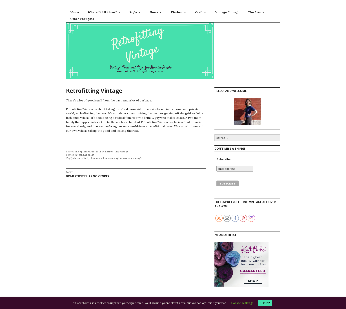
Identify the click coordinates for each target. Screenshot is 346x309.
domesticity (82, 158)
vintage (137, 158)
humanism (125, 158)
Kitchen (177, 12)
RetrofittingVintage (116, 151)
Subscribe (223, 159)
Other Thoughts (82, 19)
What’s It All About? (102, 12)
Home (74, 12)
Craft (199, 12)
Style (133, 12)
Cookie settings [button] (242, 303)
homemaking (110, 158)
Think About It (85, 154)
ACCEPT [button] (265, 303)
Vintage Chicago (227, 12)
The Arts (254, 12)
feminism (96, 158)
